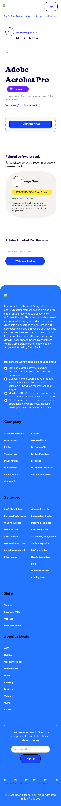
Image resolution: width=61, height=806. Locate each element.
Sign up (31, 758)
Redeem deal (30, 124)
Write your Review (25, 261)
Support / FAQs (12, 612)
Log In (50, 6)
